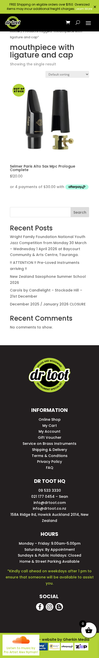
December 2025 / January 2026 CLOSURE (48, 304)
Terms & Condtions (50, 455)
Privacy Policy (49, 461)
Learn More (84, 9)
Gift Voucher (49, 437)
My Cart (49, 425)
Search (79, 212)
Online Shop (50, 419)
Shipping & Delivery (49, 449)
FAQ (49, 467)
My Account (49, 431)
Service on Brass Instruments (49, 443)
